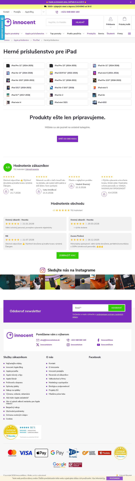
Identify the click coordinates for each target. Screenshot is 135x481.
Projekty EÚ (53, 390)
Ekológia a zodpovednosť (59, 386)
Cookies (9, 419)
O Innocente (54, 367)
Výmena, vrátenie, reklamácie (18, 394)
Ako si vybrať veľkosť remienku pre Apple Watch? (23, 403)
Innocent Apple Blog (14, 367)
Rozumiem (115, 478)
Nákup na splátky (13, 390)
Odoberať (116, 308)
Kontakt (6, 12)
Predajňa (17, 12)
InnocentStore (107, 340)
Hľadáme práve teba (57, 394)
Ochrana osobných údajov (17, 415)
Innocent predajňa (56, 371)
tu (104, 478)
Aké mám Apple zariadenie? (17, 398)
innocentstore (46, 344)
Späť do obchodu (67, 139)
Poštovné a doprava (14, 383)
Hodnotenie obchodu (67, 203)
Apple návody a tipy (14, 375)
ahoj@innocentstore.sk (50, 340)
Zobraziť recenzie (32, 169)
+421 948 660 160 (78, 340)
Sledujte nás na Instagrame (71, 270)
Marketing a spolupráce (58, 383)
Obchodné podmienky (15, 411)
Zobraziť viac (67, 255)
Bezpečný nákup (13, 407)
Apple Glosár (11, 379)
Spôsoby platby (12, 386)
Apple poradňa (12, 371)
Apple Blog (29, 12)
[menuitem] (13, 34)
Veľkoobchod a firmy (57, 379)
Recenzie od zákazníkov (58, 375)
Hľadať (80, 22)
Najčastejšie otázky (14, 363)
